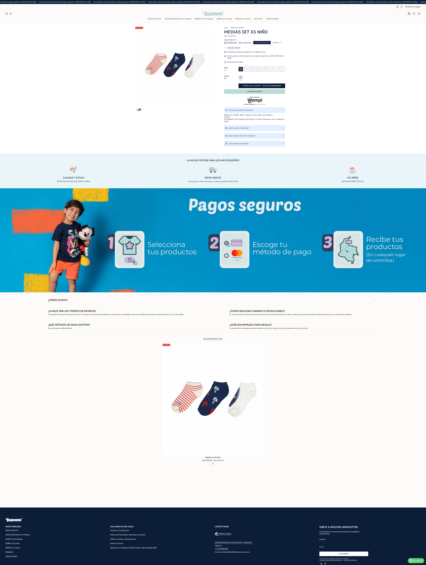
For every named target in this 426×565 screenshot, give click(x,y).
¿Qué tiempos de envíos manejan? (242, 136)
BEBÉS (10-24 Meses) (14, 539)
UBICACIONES (11, 556)
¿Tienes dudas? (58, 300)
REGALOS (9, 552)
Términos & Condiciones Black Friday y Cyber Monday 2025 (133, 548)
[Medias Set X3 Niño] (213, 399)
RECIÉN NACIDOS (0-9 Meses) (18, 535)
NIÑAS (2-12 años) (13, 543)
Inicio (226, 28)
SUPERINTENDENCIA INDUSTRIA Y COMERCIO (233, 542)
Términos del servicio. (350, 560)
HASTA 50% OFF (12, 530)
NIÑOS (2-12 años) (13, 548)
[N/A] (213, 464)
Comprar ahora (254, 91)
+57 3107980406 (221, 549)
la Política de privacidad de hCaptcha (330, 560)
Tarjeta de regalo (412, 7)
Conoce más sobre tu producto (241, 110)
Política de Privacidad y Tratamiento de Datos (128, 535)
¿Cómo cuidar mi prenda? (239, 128)
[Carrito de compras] (419, 14)
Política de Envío (116, 543)
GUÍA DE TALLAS (233, 48)
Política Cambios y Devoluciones (123, 539)
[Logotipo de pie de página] (14, 520)
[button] (178, 19)
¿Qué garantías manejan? (238, 143)
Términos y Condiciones (119, 530)
